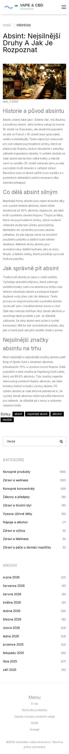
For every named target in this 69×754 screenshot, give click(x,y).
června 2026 (12, 594)
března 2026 (12, 619)
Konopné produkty (16, 472)
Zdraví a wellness (15, 480)
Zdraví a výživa (14, 531)
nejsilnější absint (37, 413)
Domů (7, 25)
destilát (7, 419)
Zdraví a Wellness (16, 539)
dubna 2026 (11, 611)
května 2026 (12, 602)
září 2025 (9, 670)
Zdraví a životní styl (17, 505)
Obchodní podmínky (34, 710)
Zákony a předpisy (16, 497)
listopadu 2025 (13, 653)
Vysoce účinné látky (17, 514)
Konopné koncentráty (19, 489)
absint (18, 413)
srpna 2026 (11, 577)
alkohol (57, 413)
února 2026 (11, 628)
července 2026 (14, 586)
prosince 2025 (13, 644)
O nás (34, 703)
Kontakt (34, 729)
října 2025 (10, 661)
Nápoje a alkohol (15, 522)
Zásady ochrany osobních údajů (34, 716)
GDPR (34, 723)
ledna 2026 (11, 636)
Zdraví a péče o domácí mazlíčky (27, 547)
